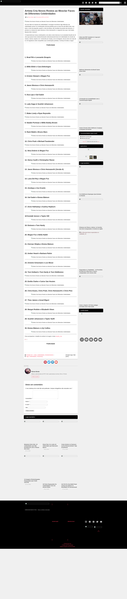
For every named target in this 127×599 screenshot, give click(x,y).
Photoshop (40, 356)
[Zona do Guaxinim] (95, 157)
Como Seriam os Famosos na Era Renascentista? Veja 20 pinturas (69, 446)
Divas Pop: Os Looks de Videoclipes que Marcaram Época (50, 446)
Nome (27, 401)
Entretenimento (49, 355)
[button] (45, 362)
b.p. (26, 339)
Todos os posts (35, 376)
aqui (98, 141)
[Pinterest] (89, 3)
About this (84, 141)
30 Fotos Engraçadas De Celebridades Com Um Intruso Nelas (50, 486)
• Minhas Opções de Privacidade (67, 546)
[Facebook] (86, 3)
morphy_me (58, 336)
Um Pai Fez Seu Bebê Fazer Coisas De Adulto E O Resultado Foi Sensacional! (69, 486)
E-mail (27, 404)
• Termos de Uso (67, 543)
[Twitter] (92, 3)
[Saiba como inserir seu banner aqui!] (87, 157)
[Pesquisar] (121, 3)
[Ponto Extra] (91, 157)
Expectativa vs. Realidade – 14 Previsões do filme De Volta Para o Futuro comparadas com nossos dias (90, 271)
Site (26, 407)
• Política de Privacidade (67, 545)
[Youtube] (96, 3)
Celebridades (40, 355)
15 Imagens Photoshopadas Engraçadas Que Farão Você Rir (32, 481)
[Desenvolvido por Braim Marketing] (98, 527)
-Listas (35, 355)
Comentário (28, 398)
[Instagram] (83, 3)
